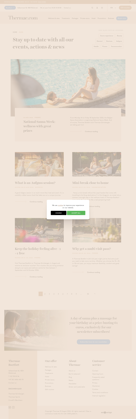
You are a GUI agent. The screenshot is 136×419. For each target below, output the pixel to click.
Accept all (76, 213)
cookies (60, 205)
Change (58, 213)
